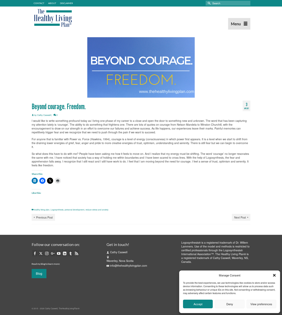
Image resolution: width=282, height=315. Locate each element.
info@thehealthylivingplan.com (128, 265)
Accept (198, 304)
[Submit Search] (208, 3)
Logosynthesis (57, 209)
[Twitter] (41, 253)
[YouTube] (58, 253)
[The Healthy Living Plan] (66, 18)
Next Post (240, 217)
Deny (229, 304)
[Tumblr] (70, 253)
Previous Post (44, 217)
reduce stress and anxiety (97, 209)
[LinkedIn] (64, 253)
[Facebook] (35, 253)
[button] (274, 275)
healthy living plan (41, 209)
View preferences (261, 304)
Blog (39, 273)
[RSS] (76, 253)
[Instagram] (46, 253)
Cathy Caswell (44, 114)
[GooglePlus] (52, 253)
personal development (74, 209)
